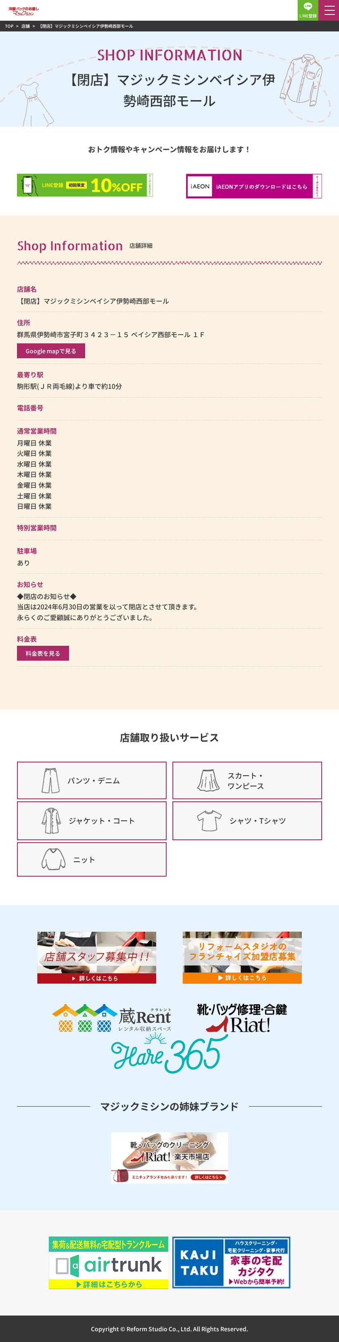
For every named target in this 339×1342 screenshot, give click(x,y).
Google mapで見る (51, 351)
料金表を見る (43, 653)
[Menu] (328, 10)
